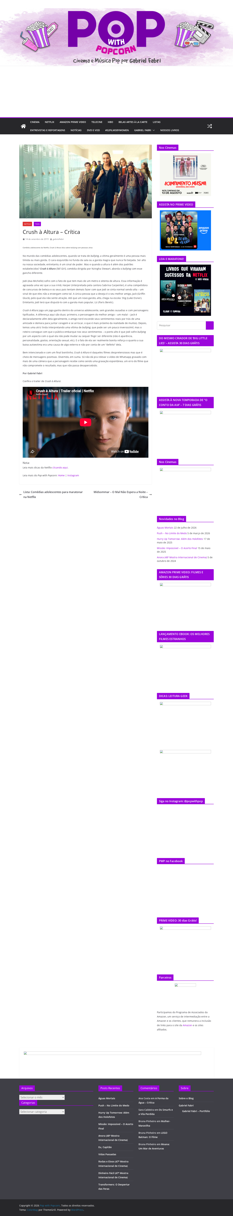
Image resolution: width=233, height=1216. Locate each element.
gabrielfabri (58, 239)
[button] (153, 130)
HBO (110, 122)
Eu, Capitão (105, 1147)
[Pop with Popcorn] (116, 10)
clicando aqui (60, 467)
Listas (157, 122)
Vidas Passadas (107, 1154)
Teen (37, 224)
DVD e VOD (93, 130)
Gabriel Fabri (142, 130)
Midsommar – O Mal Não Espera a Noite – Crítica (121, 494)
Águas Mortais (165, 527)
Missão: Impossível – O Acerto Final (177, 548)
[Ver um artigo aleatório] (210, 126)
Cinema (34, 122)
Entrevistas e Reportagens (47, 130)
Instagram (73, 475)
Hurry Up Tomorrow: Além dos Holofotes (180, 538)
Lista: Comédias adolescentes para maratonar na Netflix (53, 494)
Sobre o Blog (186, 1098)
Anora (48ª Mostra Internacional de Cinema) (182, 557)
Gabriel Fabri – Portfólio (196, 1111)
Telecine (96, 122)
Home (61, 475)
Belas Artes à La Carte (133, 122)
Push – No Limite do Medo (172, 533)
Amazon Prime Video (73, 122)
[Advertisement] (116, 92)
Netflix (49, 122)
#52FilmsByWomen (117, 130)
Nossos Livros (169, 130)
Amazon (187, 1025)
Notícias (76, 130)
